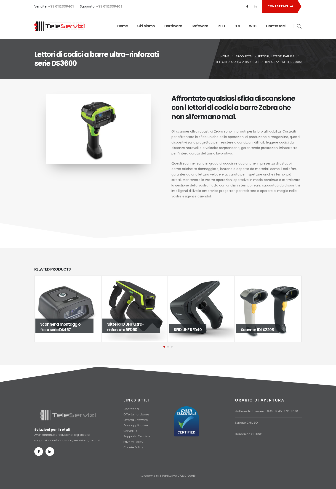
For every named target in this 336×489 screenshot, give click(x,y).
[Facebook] (247, 6)
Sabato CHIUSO (246, 423)
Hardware (173, 26)
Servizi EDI (130, 431)
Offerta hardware (136, 414)
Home (122, 26)
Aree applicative (135, 425)
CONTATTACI (278, 6)
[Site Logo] (59, 26)
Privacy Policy (133, 442)
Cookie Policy (133, 447)
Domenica (243, 434)
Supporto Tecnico (136, 436)
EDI (237, 26)
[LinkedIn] (255, 6)
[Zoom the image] (67, 411)
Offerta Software (135, 420)
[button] (299, 26)
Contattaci (275, 26)
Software (200, 26)
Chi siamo (146, 26)
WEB (252, 26)
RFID (221, 26)
